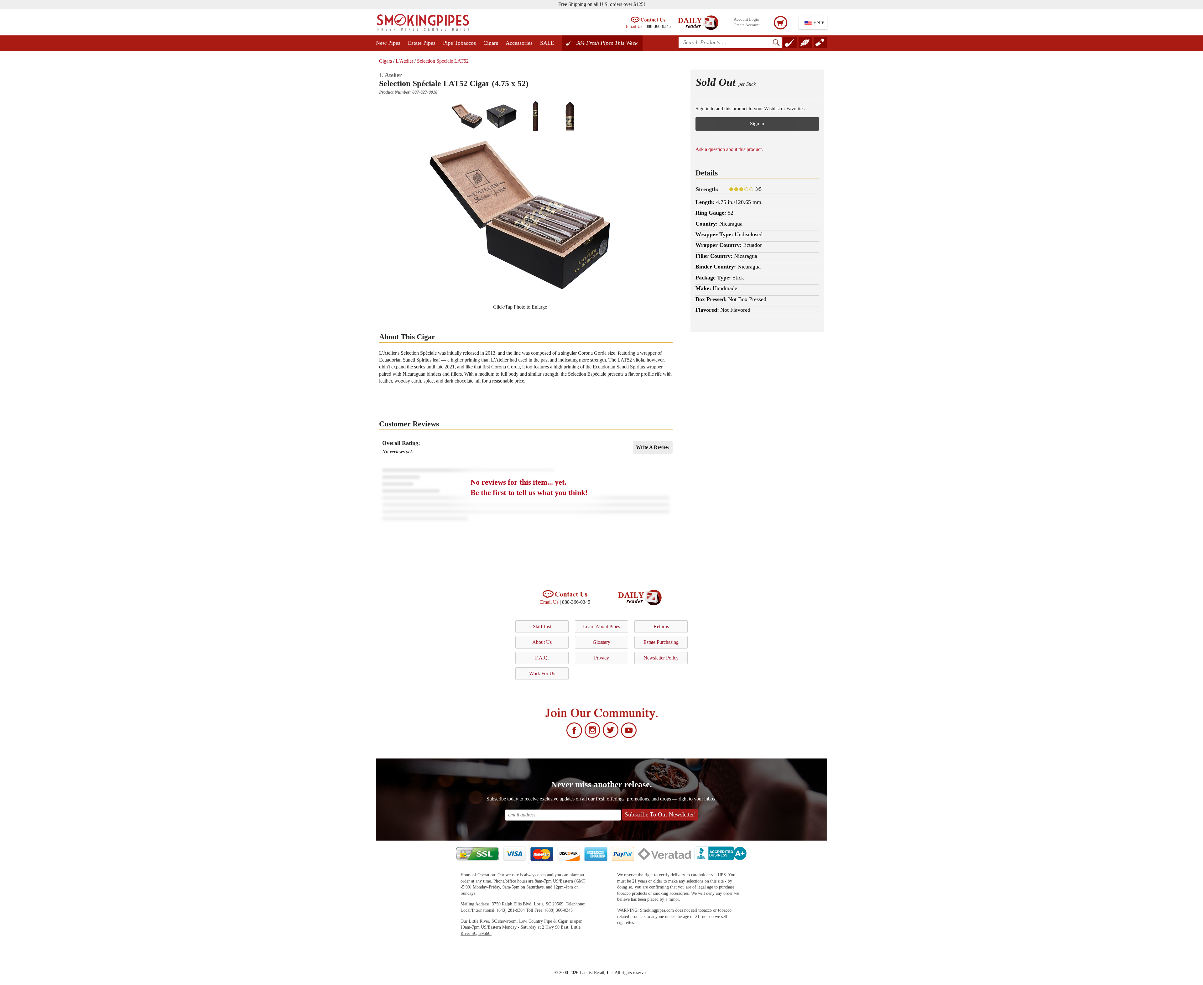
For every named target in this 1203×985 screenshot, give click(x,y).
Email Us (634, 26)
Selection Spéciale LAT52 (443, 61)
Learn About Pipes (601, 626)
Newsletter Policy (661, 657)
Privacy (601, 657)
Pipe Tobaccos (459, 43)
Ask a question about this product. (729, 149)
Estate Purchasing (661, 642)
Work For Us (542, 673)
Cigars (490, 43)
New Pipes (388, 43)
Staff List (542, 626)
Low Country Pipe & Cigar (543, 921)
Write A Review (652, 447)
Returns (661, 626)
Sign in (757, 123)
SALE (547, 43)
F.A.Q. (542, 657)
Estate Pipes (421, 43)
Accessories (519, 43)
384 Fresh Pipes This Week (607, 43)
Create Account (747, 25)
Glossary (601, 642)
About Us (542, 642)
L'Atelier (404, 61)
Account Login (746, 19)
